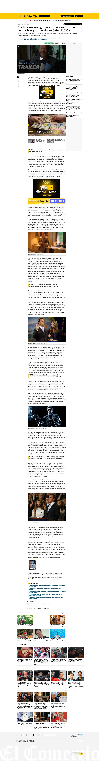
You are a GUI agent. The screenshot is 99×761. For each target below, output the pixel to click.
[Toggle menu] (17, 16)
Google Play (53, 729)
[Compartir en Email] (18, 86)
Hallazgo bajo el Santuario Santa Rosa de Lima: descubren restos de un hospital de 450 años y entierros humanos (73, 81)
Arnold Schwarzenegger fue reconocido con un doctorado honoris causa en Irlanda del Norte (58, 678)
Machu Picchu (63, 20)
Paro (53, 20)
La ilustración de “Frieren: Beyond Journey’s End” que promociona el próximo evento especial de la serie (24, 719)
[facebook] (21, 729)
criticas (44, 600)
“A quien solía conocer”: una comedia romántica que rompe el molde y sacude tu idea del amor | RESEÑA (47, 582)
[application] (41, 59)
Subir (79, 735)
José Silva (31, 76)
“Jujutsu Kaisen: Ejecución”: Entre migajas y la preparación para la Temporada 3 (24, 655)
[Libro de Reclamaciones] (80, 729)
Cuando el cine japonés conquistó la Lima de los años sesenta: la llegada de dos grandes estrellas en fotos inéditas (73, 101)
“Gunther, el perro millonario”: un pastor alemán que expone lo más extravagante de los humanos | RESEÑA (47, 588)
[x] (23, 729)
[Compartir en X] (18, 84)
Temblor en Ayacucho (38, 20)
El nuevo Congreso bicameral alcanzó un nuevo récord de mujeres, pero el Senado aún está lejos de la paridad (72, 114)
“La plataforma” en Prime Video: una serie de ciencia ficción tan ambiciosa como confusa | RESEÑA (46, 594)
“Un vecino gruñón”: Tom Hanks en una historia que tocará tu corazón (33, 39)
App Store (46, 729)
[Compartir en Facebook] (18, 81)
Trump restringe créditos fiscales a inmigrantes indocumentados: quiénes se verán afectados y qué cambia (58, 700)
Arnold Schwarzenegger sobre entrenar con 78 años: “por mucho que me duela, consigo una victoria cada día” (41, 678)
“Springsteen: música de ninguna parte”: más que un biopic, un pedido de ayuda (75, 655)
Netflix (49, 600)
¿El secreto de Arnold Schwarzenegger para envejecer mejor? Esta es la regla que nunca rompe (24, 678)
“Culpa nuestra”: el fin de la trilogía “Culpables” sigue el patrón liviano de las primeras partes (58, 655)
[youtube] (28, 729)
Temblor (49, 20)
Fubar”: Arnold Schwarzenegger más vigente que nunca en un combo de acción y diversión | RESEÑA (40, 38)
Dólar (67, 20)
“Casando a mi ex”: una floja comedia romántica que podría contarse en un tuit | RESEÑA (45, 585)
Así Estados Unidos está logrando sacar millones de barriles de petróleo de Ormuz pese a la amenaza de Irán (72, 87)
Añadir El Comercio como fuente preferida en (72, 24)
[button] (41, 58)
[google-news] (33, 729)
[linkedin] (31, 729)
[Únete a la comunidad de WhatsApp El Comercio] (49, 43)
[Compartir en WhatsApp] (18, 79)
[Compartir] (18, 77)
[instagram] (26, 729)
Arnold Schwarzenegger (37, 600)
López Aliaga (57, 20)
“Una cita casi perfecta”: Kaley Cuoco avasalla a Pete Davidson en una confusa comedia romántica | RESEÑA (45, 591)
